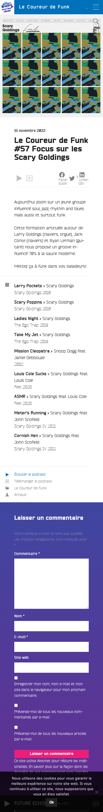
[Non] (96, 792)
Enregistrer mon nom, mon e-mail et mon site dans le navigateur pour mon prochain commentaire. (50, 689)
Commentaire (27, 554)
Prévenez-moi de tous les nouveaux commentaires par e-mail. (48, 714)
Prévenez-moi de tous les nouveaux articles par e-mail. (50, 736)
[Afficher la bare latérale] (96, 31)
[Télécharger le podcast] (29, 178)
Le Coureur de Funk (30, 488)
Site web (21, 658)
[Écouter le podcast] (19, 178)
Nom (19, 616)
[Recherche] (96, 21)
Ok (51, 802)
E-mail (21, 637)
